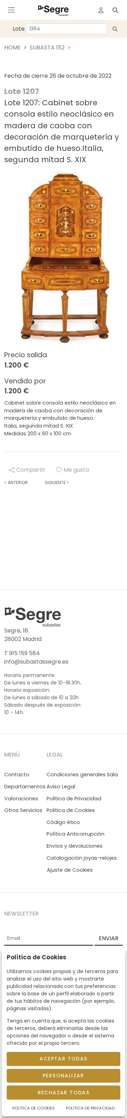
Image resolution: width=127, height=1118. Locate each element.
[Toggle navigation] (11, 10)
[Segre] (53, 10)
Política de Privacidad (90, 1108)
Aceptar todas (63, 1058)
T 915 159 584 (22, 653)
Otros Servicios (23, 810)
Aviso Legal (61, 786)
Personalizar (63, 1075)
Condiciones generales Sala (82, 774)
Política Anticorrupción (75, 833)
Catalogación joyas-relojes (82, 857)
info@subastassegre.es (36, 662)
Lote (19, 29)
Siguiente (57, 482)
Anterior (16, 482)
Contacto (16, 774)
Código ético (63, 822)
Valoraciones (21, 798)
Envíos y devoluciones (75, 845)
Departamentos (25, 786)
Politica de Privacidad (74, 798)
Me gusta (76, 470)
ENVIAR (109, 938)
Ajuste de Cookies (70, 869)
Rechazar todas (64, 1092)
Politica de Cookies (71, 810)
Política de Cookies (33, 1108)
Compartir (31, 470)
